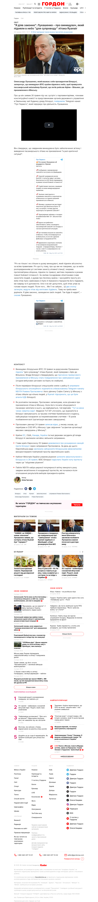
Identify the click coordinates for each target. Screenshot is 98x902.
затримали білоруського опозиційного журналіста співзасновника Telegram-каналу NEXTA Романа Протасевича (50, 389)
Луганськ (52, 799)
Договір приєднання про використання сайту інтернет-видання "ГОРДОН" (40, 846)
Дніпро (52, 790)
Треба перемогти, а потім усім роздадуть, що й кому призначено (65, 627)
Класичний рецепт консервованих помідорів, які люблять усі (31, 698)
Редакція (17, 824)
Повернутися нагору (72, 859)
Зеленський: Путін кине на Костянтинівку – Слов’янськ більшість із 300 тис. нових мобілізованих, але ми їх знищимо (30, 599)
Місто (51, 765)
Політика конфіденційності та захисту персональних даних (39, 836)
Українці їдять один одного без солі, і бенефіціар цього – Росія (67, 599)
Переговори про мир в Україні (45, 12)
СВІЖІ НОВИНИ (21, 591)
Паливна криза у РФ (23, 12)
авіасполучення (42, 493)
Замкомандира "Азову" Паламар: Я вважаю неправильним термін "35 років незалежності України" (68, 737)
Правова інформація (22, 833)
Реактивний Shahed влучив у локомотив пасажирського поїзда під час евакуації (30, 636)
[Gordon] (53, 4)
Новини (17, 8)
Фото (34, 801)
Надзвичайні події (21, 803)
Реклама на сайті (20, 828)
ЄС (24, 435)
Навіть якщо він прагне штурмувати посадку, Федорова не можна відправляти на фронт (66, 618)
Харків (51, 786)
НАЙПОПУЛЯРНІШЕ (58, 700)
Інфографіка (18, 807)
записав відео (51, 424)
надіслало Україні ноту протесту (67, 459)
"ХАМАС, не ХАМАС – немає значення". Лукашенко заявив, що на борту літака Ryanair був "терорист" (24, 537)
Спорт (16, 786)
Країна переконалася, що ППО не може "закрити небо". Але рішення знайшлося (68, 707)
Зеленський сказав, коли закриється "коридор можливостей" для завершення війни (30, 628)
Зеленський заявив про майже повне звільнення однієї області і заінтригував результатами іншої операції (29, 619)
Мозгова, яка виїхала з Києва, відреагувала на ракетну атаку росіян (32, 728)
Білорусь (18, 493)
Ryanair (31, 493)
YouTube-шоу (37, 813)
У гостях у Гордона (52, 8)
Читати (77, 505)
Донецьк (52, 782)
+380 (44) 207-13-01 (25, 855)
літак (25, 493)
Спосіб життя (19, 799)
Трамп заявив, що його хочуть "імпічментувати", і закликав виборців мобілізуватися (28, 664)
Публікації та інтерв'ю (32, 8)
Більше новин (31, 687)
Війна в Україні (19, 770)
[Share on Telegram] (34, 488)
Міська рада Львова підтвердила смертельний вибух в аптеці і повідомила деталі (29, 655)
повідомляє (59, 101)
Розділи (34, 765)
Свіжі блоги (56, 588)
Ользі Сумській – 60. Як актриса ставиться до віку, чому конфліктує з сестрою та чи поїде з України (48, 572)
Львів (51, 774)
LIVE (33, 793)
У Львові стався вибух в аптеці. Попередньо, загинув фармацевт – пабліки (30, 672)
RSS (71, 813)
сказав (17, 295)
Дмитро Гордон (76, 770)
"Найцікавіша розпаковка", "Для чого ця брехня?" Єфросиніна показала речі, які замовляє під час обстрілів (32, 718)
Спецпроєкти (37, 817)
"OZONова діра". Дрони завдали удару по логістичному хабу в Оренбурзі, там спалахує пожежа (30, 645)
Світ (22, 18)
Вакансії (17, 820)
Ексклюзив (36, 797)
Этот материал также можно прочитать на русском (53, 32)
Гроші (16, 778)
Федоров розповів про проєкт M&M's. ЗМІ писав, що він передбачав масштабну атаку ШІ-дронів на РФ (31, 681)
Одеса (51, 778)
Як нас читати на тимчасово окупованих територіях (20, 840)
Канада (35, 435)
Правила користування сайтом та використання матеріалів (40, 827)
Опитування (36, 809)
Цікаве (16, 811)
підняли (19, 372)
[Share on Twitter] (30, 488)
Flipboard (74, 809)
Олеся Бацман (76, 800)
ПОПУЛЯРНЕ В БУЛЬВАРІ (25, 692)
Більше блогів (67, 634)
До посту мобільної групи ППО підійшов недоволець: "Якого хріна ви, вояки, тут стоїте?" (66, 608)
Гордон (16, 18)
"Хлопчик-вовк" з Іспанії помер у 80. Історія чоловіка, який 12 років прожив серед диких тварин (69, 718)
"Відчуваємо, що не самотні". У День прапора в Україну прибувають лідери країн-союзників (30, 609)
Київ (50, 770)
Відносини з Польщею (68, 12)
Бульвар (74, 8)
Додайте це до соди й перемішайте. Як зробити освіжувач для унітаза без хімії (33, 737)
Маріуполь (53, 794)
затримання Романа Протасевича (59, 493)
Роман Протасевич (37, 496)
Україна (43, 435)
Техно (16, 794)
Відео (34, 805)
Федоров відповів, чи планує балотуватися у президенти (66, 728)
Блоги (65, 8)
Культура (17, 790)
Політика (74, 546)
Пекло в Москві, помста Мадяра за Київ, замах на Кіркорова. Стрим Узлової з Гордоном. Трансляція (69, 748)
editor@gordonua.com (76, 855)
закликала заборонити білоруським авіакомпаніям (57, 449)
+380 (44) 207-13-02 (50, 855)
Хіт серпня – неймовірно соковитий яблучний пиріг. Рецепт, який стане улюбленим (31, 708)
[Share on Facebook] (25, 488)
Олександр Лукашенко (22, 496)
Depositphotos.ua (40, 877)
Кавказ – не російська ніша (63, 592)
